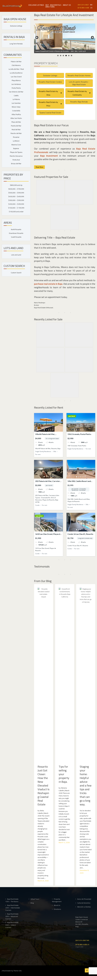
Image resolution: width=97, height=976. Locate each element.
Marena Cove (16, 144)
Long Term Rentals (16, 43)
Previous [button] (37, 37)
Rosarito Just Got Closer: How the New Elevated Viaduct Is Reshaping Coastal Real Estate (43, 785)
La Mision (16, 140)
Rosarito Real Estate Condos (50, 82)
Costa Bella (16, 110)
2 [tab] (60, 55)
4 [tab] (66, 55)
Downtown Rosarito (16, 233)
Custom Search (16, 272)
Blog (32, 903)
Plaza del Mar (16, 122)
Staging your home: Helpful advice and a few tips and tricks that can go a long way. (85, 785)
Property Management (56, 900)
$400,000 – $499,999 (16, 196)
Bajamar (16, 148)
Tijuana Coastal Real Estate (50, 112)
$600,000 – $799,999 (16, 188)
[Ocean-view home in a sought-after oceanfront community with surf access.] (64, 36)
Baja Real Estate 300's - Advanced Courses (11, 916)
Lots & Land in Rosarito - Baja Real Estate (79, 83)
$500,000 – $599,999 (16, 192)
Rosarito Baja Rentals (79, 101)
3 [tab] (63, 55)
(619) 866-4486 (83, 7)
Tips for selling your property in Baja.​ (64, 774)
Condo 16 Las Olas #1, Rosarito (80, 534)
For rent (37, 454)
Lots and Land (16, 254)
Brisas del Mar (16, 163)
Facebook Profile (87, 970)
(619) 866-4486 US (82, 944)
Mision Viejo (16, 106)
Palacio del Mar (16, 61)
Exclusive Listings (36, 5)
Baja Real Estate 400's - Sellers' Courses (11, 925)
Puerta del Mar (16, 125)
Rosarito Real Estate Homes (79, 75)
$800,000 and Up (16, 185)
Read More (39, 167)
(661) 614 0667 (83, 4)
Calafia (16, 95)
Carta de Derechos (83, 903)
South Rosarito (16, 237)
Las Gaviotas (16, 103)
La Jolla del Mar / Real (16, 69)
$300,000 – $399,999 (16, 200)
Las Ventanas (16, 84)
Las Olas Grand (16, 76)
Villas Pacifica (16, 114)
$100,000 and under (16, 211)
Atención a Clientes (84, 907)
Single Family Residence (43, 452)
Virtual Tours (35, 899)
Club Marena (16, 65)
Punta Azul (16, 159)
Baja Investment (49, 155)
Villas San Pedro (16, 118)
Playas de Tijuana (16, 152)
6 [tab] (71, 55)
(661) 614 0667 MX (82, 940)
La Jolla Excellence (16, 72)
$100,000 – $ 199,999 (16, 207)
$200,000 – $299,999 (16, 204)
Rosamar (16, 137)
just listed (72, 416)
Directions (50, 7)
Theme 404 (17, 971)
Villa (54, 452)
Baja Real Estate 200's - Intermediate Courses (12, 907)
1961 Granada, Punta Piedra (79, 434)
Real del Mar (16, 129)
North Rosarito (16, 229)
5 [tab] (68, 55)
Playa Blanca (16, 80)
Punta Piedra (16, 88)
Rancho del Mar (16, 133)
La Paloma (16, 99)
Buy (47, 5)
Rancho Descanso (16, 156)
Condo (37, 505)
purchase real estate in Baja (48, 284)
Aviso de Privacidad (84, 899)
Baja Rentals (55, 5)
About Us (67, 5)
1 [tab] (58, 55)
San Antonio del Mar (16, 91)
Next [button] (92, 37)
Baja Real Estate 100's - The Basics (11, 900)
